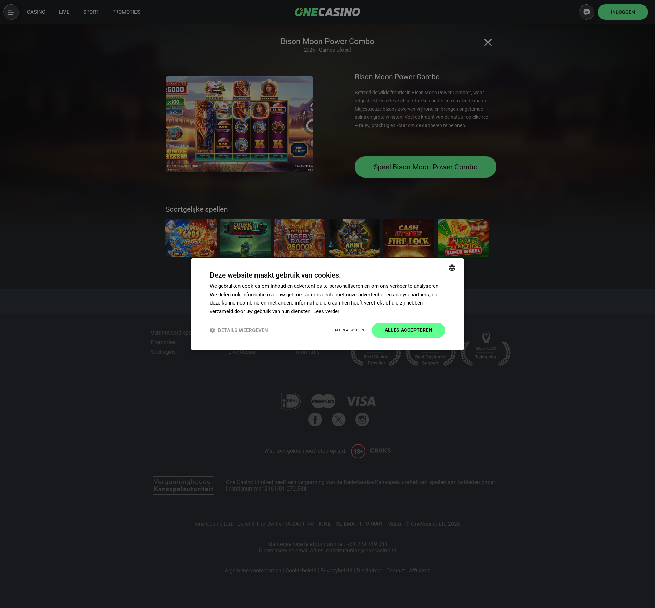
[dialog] (327, 304)
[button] (239, 330)
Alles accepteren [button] (408, 330)
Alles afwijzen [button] (349, 330)
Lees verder (326, 311)
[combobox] (452, 267)
